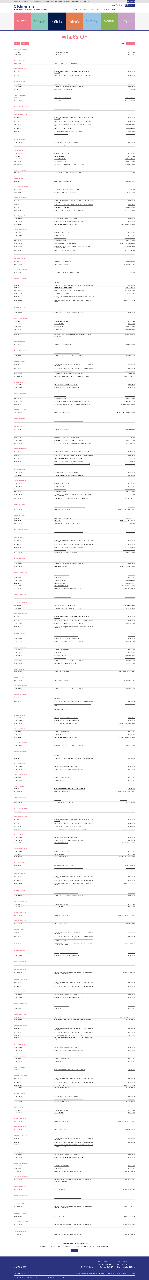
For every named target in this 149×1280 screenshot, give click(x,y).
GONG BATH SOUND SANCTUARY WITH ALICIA (67, 588)
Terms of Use (114, 1273)
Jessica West (131, 246)
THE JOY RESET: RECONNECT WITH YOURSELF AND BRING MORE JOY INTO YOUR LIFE (74, 495)
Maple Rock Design (62, 1277)
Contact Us (20, 1266)
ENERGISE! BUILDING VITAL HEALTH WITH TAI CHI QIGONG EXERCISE (73, 75)
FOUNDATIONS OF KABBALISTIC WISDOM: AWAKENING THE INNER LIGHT (73, 301)
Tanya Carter (131, 509)
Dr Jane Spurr (130, 293)
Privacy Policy (105, 1273)
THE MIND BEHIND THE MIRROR (63, 802)
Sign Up (74, 1251)
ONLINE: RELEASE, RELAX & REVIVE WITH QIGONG (68, 87)
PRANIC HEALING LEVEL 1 (61, 1088)
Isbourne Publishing (57, 21)
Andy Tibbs (132, 89)
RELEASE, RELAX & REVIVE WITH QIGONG (66, 84)
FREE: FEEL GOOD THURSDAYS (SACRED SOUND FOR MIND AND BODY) (72, 125)
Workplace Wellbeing (74, 21)
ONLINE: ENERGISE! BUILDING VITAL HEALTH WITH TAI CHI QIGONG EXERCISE (73, 72)
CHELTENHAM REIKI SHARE (62, 264)
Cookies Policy (123, 1273)
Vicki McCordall (130, 498)
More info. (86, 1)
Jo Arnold (131, 131)
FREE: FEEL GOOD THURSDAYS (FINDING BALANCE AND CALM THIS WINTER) (73, 1038)
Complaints (132, 1273)
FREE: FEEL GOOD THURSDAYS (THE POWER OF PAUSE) (70, 829)
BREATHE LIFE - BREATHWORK (63, 128)
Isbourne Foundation (81, 1273)
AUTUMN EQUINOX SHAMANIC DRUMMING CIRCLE (69, 373)
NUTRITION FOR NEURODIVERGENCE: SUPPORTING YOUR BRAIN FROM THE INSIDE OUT (73, 708)
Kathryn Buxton (130, 210)
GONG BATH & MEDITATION (62, 509)
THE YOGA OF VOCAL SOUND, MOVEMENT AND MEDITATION (71, 401)
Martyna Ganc (130, 443)
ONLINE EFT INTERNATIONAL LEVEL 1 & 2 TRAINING (68, 355)
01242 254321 (122, 1262)
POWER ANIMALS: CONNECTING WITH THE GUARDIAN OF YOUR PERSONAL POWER (72, 247)
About (76, 9)
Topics (24, 43)
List (133, 43)
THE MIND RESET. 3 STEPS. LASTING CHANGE (67, 523)
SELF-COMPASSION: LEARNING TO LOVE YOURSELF (69, 210)
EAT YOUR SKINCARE (60, 550)
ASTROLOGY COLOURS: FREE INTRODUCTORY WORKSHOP (71, 164)
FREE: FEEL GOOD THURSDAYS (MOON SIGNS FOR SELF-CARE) (72, 464)
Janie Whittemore (129, 264)
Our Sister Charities (20, 1273)
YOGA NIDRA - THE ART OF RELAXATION (65, 552)
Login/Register (117, 5)
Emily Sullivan (130, 355)
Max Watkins (131, 71)
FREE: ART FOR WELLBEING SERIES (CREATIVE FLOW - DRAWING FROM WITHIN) (74, 296)
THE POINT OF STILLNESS (61, 332)
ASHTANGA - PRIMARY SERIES (62, 98)
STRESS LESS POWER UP (61, 134)
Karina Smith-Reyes (129, 300)
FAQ (89, 1273)
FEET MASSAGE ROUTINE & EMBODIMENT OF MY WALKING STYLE (72, 443)
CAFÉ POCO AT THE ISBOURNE (63, 89)
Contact (105, 9)
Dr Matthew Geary (129, 829)
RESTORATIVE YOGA (60, 161)
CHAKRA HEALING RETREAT (62, 412)
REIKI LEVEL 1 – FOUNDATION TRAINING (65, 224)
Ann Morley (131, 52)
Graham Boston (130, 164)
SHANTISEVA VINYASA (60, 159)
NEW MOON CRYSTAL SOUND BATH (64, 250)
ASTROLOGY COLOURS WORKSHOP (64, 253)
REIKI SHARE (57, 100)
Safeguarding (96, 1273)
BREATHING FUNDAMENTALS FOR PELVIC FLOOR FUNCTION (71, 498)
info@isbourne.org (123, 1264)
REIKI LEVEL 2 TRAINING (61, 566)
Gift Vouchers (87, 9)
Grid (128, 43)
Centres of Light (126, 21)
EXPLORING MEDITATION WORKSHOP (65, 663)
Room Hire (109, 21)
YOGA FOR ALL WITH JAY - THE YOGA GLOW (66, 63)
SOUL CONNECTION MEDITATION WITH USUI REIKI (68, 421)
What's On (22, 21)
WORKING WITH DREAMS (61, 293)
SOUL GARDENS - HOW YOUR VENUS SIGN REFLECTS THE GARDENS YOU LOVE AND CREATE (73, 943)
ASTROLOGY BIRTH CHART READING (64, 192)
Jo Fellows (123, 100)
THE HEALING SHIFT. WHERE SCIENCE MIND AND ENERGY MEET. (72, 1020)
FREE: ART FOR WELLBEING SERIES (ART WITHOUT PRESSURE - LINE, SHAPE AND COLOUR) (73, 626)
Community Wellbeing (92, 21)
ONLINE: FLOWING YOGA (61, 52)
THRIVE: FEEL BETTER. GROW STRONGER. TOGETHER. (69, 131)
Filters (16, 43)
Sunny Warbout (130, 98)
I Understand (131, 1)
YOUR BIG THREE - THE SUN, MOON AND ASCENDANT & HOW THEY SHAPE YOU (73, 335)
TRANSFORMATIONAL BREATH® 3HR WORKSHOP (68, 964)
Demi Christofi (130, 134)
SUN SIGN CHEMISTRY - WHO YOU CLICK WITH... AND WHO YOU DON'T (72, 704)
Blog (98, 9)
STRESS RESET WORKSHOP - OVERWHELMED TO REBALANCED (72, 404)
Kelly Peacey (121, 412)
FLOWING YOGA (59, 54)
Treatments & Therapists (39, 21)
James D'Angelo (130, 401)
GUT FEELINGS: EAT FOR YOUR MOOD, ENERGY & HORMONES (72, 376)
